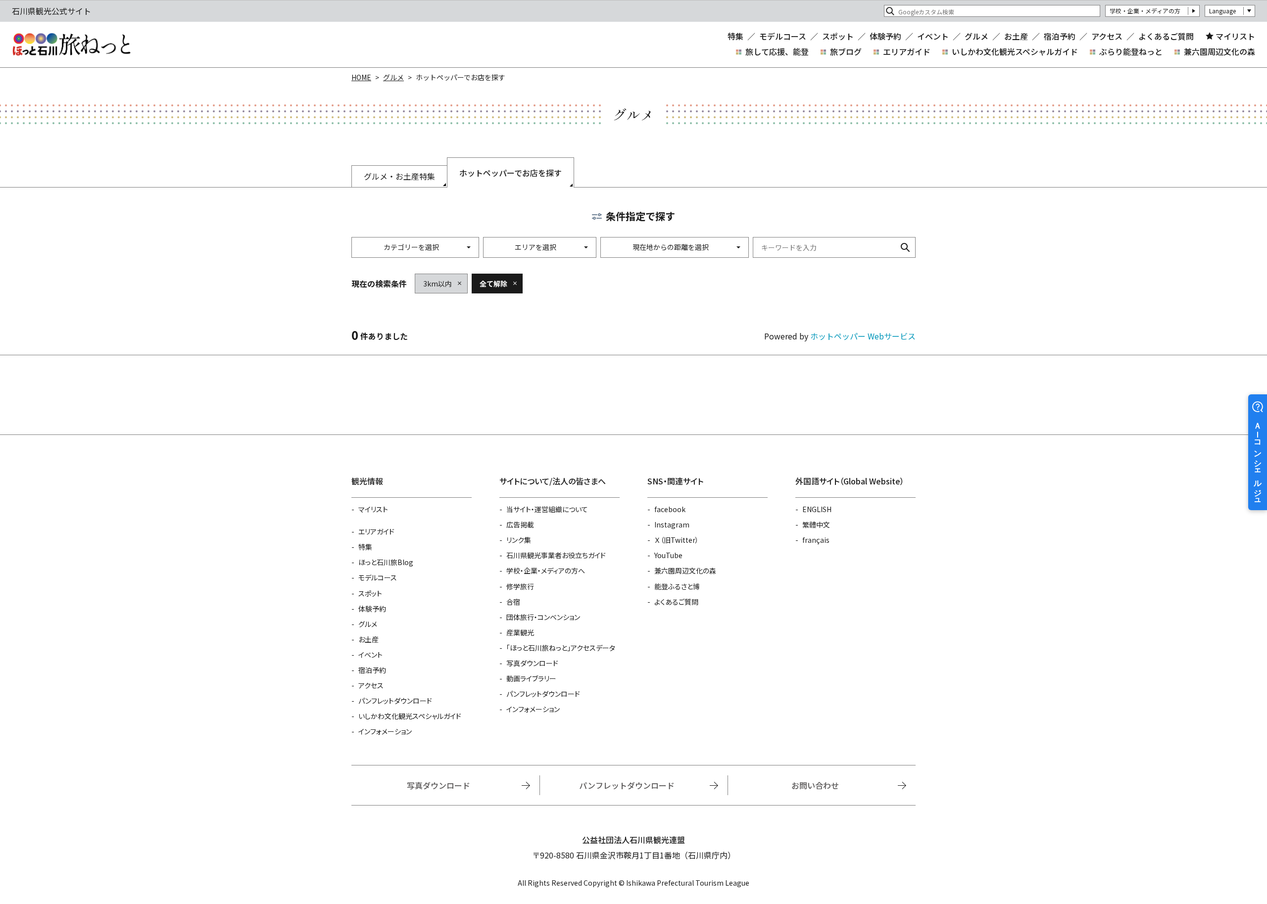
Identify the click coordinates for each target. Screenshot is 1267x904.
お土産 (1016, 36)
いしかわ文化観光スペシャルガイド (1015, 51)
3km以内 (437, 283)
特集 (735, 36)
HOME (361, 77)
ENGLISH (816, 509)
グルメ (976, 36)
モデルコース (782, 36)
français (815, 540)
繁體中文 (816, 524)
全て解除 (493, 283)
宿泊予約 (1059, 36)
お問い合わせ (815, 785)
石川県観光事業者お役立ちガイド (556, 555)
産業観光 (520, 632)
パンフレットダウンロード (395, 701)
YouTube (668, 555)
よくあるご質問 (1166, 36)
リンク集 (518, 540)
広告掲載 (520, 524)
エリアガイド (906, 51)
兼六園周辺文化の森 (1219, 51)
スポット (838, 36)
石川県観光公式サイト (71, 44)
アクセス (1106, 36)
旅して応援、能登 (777, 51)
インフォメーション (385, 731)
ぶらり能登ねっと (1131, 51)
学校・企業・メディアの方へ (545, 570)
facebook (669, 509)
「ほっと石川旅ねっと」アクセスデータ (560, 648)
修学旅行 (520, 586)
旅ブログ (846, 51)
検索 (905, 247)
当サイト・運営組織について (547, 509)
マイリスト (1235, 36)
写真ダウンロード (532, 663)
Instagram (671, 524)
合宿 (513, 602)
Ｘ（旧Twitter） (676, 540)
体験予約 (885, 36)
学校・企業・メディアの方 (1145, 10)
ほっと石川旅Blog (385, 562)
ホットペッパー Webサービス (863, 336)
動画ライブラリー (531, 678)
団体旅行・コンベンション (543, 617)
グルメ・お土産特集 (399, 176)
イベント (933, 36)
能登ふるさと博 (677, 586)
